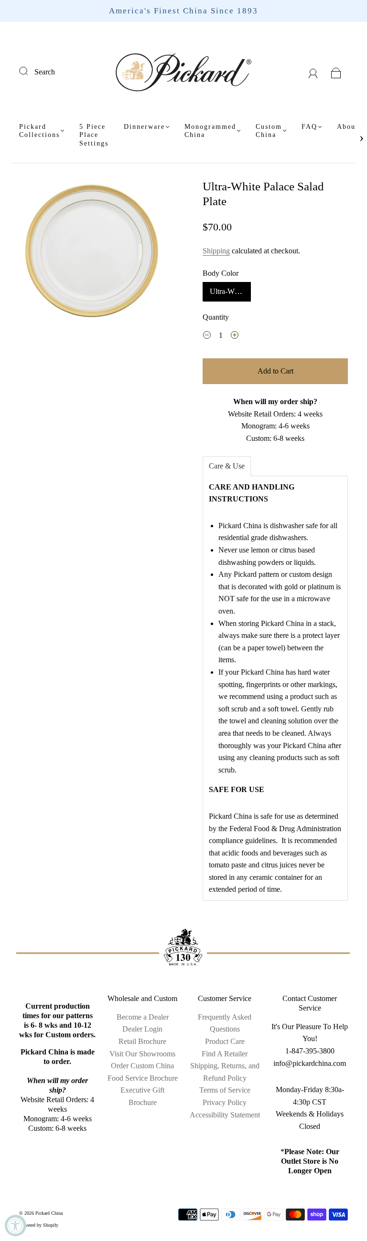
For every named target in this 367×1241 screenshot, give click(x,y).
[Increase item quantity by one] (234, 336)
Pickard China (49, 1213)
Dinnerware (144, 126)
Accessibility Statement (225, 1115)
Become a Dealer (143, 1017)
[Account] (313, 72)
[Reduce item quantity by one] (206, 336)
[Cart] (336, 72)
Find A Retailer (225, 1054)
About (347, 126)
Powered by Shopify (38, 1225)
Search (44, 72)
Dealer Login (142, 1029)
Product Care (225, 1041)
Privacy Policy (225, 1102)
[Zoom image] (92, 252)
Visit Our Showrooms (142, 1054)
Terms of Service (224, 1090)
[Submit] (29, 70)
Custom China (269, 131)
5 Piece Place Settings (93, 135)
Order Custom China (142, 1066)
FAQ (309, 126)
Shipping (216, 251)
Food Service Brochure (143, 1078)
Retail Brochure (142, 1041)
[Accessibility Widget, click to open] (15, 1225)
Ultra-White (228, 291)
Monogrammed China (210, 131)
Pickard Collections (39, 131)
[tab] (227, 466)
